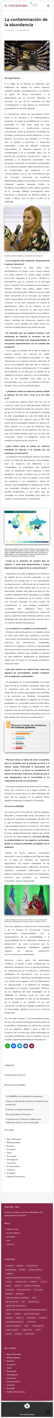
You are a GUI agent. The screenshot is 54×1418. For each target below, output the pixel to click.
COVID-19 (43, 1282)
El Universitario (16, 5)
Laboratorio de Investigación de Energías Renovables (26, 1310)
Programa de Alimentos (15, 1322)
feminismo (20, 1294)
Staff (8, 1240)
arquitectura (32, 1266)
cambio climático (35, 1270)
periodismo (31, 1318)
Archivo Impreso (13, 1233)
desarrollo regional (32, 1286)
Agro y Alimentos (14, 1139)
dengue (8, 1286)
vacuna (8, 1334)
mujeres (17, 1314)
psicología (31, 1322)
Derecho (10, 1146)
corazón (33, 1282)
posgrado (42, 1318)
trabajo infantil (12, 1330)
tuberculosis (27, 1330)
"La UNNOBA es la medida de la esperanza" (24, 1096)
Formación (11, 1163)
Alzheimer (9, 1266)
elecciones (38, 1290)
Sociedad (11, 1173)
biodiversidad (11, 1270)
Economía (11, 1149)
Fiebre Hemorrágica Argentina (17, 1298)
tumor (37, 1330)
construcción (20, 1282)
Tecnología (11, 1156)
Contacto (10, 1244)
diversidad (10, 1290)
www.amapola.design (27, 1414)
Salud (9, 1153)
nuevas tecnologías (31, 1314)
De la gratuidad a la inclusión (18, 1114)
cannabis (9, 1274)
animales (20, 1266)
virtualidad (29, 1334)
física (34, 1298)
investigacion (33, 1302)
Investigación (12, 1159)
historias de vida (12, 1302)
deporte (18, 1286)
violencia (18, 1334)
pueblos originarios (13, 1326)
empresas (9, 1294)
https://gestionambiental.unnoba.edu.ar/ (26, 1039)
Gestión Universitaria (16, 1176)
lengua (8, 1314)
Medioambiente (24, 30)
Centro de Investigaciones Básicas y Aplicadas (23, 1278)
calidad (22, 1270)
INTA (23, 1302)
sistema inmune (37, 1326)
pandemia (9, 1318)
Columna (11, 1170)
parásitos (19, 1318)
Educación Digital (24, 1290)
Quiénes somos (12, 1229)
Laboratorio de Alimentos (16, 1306)
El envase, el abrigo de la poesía (19, 1109)
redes (26, 1326)
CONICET (9, 1282)
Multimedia (10, 1237)
